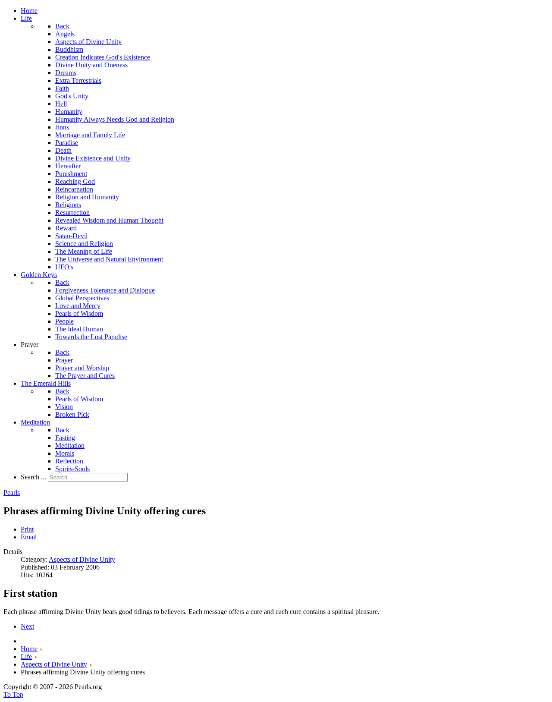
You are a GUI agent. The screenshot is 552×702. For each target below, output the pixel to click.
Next (27, 626)
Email (29, 537)
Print (27, 529)
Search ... (33, 477)
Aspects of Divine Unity (82, 559)
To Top (13, 694)
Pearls (11, 492)
